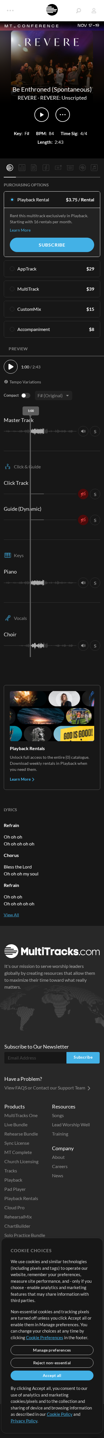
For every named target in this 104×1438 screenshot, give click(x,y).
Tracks (10, 1170)
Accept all (52, 1375)
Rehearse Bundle (21, 1133)
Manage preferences (52, 1350)
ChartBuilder (17, 1226)
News (57, 1175)
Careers (60, 1166)
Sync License (16, 1143)
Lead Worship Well (71, 1124)
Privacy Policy (24, 1420)
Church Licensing (21, 1161)
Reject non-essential (52, 1362)
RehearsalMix (18, 1216)
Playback (13, 1179)
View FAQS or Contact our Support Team (45, 1087)
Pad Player (15, 1189)
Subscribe (52, 244)
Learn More (20, 230)
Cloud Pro (14, 1207)
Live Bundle (15, 1124)
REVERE (27, 97)
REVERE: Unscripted (63, 97)
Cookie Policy (60, 1414)
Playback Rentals (21, 1198)
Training (60, 1133)
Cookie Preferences (44, 1337)
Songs (58, 1115)
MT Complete (18, 1152)
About (58, 1157)
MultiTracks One (21, 1115)
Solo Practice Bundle (24, 1235)
